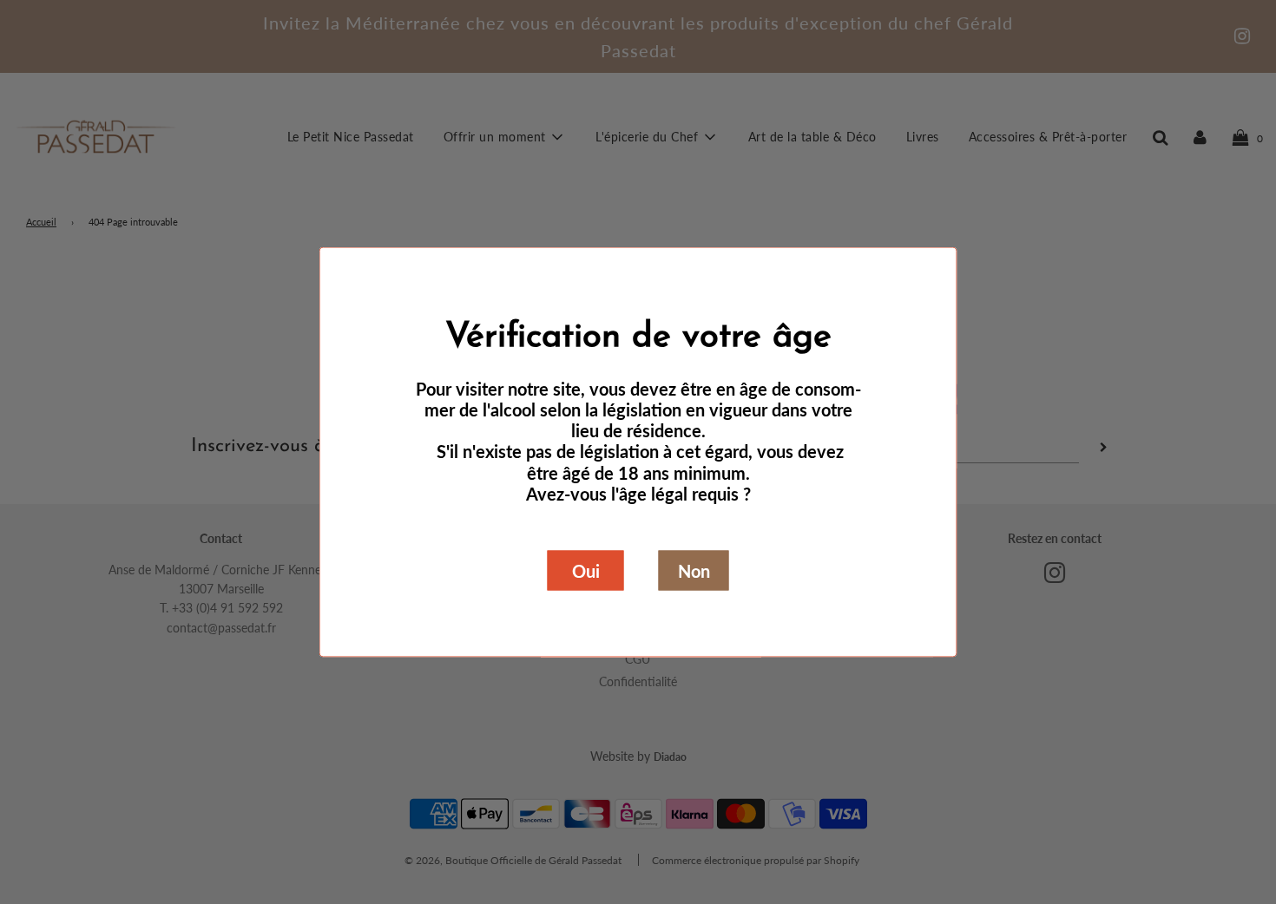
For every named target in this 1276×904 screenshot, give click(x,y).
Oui (586, 570)
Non (694, 570)
